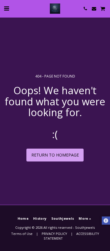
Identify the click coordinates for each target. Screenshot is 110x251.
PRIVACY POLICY (54, 233)
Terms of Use (22, 233)
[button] (6, 8)
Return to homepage (55, 155)
